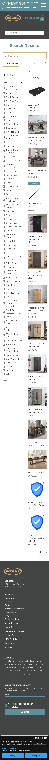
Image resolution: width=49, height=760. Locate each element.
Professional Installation (15, 631)
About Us (9, 595)
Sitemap (8, 647)
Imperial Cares (11, 612)
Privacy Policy (11, 639)
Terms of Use (10, 643)
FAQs (7, 605)
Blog (7, 616)
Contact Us (10, 598)
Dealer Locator (11, 623)
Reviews (8, 602)
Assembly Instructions (14, 609)
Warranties (9, 627)
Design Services (12, 619)
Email (7, 694)
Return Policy (11, 635)
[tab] (11, 63)
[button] (42, 18)
